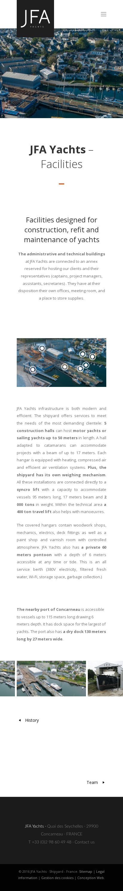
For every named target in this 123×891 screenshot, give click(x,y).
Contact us (85, 842)
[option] (50, 678)
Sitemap (85, 871)
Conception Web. (91, 877)
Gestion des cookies (57, 877)
